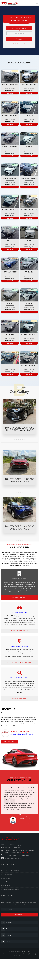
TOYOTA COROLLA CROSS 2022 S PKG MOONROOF (19, 429)
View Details (10, 93)
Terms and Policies (22, 954)
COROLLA (29, 115)
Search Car (6, 878)
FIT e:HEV (29, 272)
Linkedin (8, 941)
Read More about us (9, 741)
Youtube (8, 935)
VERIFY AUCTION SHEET (19, 597)
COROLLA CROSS (10, 84)
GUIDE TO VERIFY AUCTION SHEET (19, 662)
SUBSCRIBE (19, 914)
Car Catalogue (7, 874)
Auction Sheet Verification (11, 870)
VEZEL (10, 241)
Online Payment (19, 956)
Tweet (8, 929)
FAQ (13, 954)
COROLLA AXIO (29, 84)
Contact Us (6, 885)
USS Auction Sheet (19, 698)
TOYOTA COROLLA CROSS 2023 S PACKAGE (19, 480)
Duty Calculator (8, 882)
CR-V (10, 366)
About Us (32, 954)
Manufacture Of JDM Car (11, 889)
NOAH (29, 241)
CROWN (10, 303)
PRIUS (29, 147)
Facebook (9, 922)
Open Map (25, 852)
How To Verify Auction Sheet (19, 44)
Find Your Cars (19, 62)
